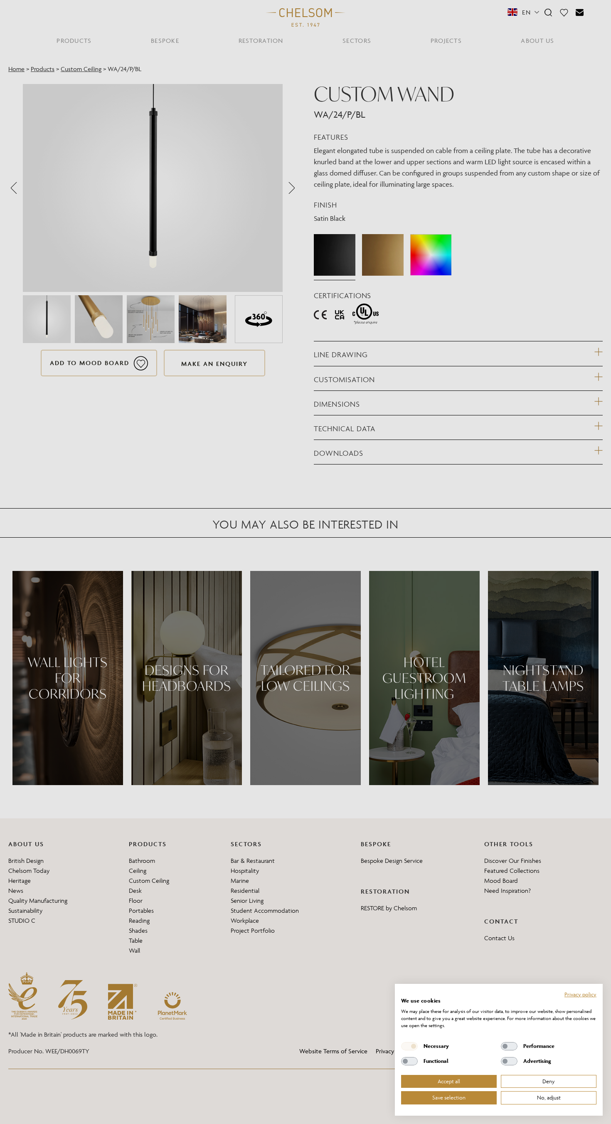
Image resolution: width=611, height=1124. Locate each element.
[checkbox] (409, 1046)
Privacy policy (580, 994)
